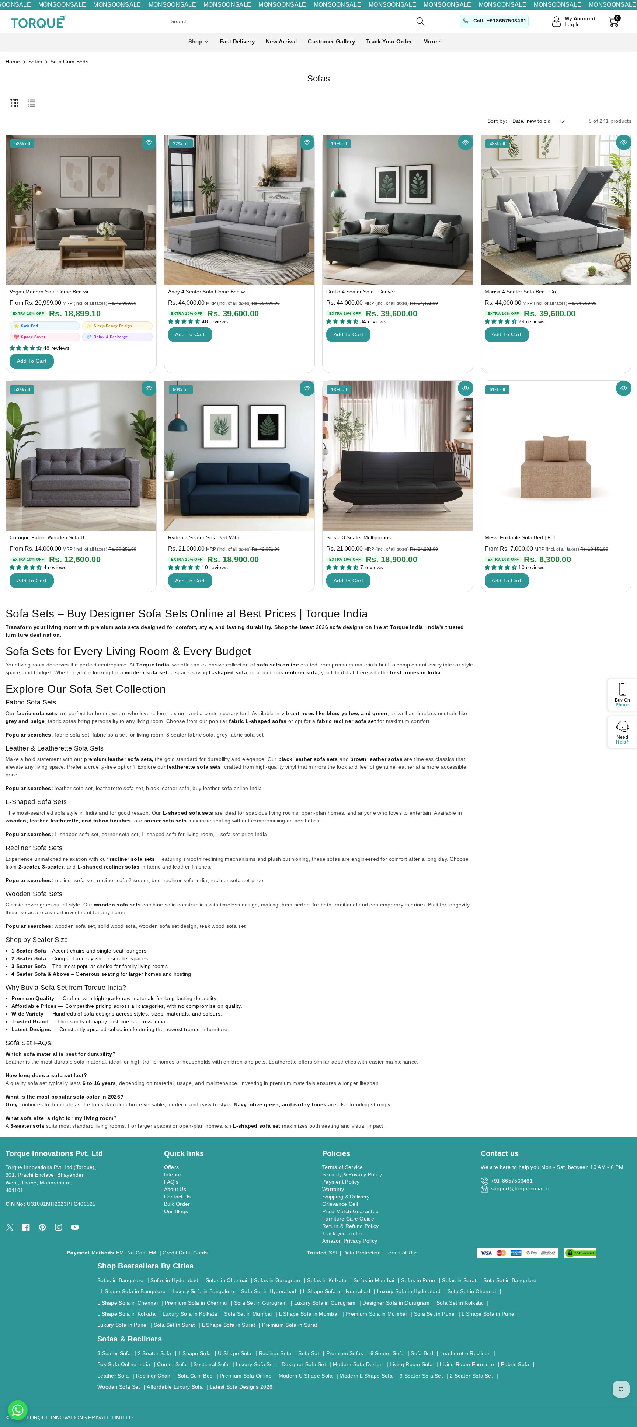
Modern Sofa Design (358, 1364)
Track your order (342, 1233)
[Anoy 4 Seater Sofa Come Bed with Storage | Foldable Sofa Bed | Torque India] (239, 210)
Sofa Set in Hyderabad (268, 1291)
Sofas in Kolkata (327, 1280)
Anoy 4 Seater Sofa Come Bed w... (208, 292)
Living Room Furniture (467, 1364)
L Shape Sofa (194, 1353)
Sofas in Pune (418, 1280)
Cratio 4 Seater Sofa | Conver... (362, 292)
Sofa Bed (422, 1353)
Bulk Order (177, 1204)
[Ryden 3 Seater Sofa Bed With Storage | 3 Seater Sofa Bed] (239, 456)
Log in (572, 24)
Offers (171, 1167)
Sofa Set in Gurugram (260, 1303)
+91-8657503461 (512, 1181)
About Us (175, 1189)
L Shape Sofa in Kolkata (126, 1314)
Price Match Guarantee (350, 1211)
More (430, 41)
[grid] (14, 103)
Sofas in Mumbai (374, 1280)
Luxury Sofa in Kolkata (190, 1314)
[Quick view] (149, 142)
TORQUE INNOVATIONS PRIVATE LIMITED (79, 1417)
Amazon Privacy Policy (349, 1241)
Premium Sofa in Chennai (196, 1303)
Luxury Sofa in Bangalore (203, 1291)
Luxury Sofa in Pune (122, 1325)
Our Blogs (176, 1211)
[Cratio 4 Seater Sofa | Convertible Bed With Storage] (398, 210)
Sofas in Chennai (226, 1280)
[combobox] (299, 21)
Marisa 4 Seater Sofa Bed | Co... (522, 292)
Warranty (333, 1189)
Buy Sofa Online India (123, 1364)
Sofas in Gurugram (277, 1280)
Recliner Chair (153, 1376)
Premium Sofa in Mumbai (376, 1314)
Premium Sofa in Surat (289, 1325)
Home (13, 62)
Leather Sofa (113, 1376)
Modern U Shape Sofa (306, 1376)
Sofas (35, 62)
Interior (172, 1174)
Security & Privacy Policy (352, 1174)
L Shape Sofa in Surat (228, 1325)
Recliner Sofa (275, 1353)
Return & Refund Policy (350, 1226)
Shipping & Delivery (346, 1197)
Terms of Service (342, 1167)
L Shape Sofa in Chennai (127, 1303)
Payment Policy (340, 1182)
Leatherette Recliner (465, 1353)
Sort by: (497, 121)
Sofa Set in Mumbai (248, 1314)
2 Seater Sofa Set (471, 1376)
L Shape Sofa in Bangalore (133, 1291)
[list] (31, 103)
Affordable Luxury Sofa (175, 1387)
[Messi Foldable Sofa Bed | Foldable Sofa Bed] (556, 456)
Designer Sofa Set (304, 1364)
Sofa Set (308, 1353)
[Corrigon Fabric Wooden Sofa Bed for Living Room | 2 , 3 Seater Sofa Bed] (81, 456)
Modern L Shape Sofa (366, 1376)
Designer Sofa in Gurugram (395, 1303)
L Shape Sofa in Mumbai (309, 1314)
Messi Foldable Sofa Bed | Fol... (522, 537)
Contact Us (177, 1197)
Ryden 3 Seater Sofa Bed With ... (206, 537)
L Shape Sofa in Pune (488, 1314)
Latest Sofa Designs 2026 (241, 1387)
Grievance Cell (340, 1204)
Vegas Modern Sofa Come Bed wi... (51, 292)
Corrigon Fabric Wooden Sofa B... (49, 537)
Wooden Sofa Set (118, 1387)
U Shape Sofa (235, 1353)
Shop (195, 41)
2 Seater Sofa (154, 1353)
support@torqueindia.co (520, 1188)
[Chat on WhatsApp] (17, 1410)
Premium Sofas (344, 1353)
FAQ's (171, 1182)
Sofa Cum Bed (195, 1376)
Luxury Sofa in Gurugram (325, 1303)
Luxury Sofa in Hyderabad (409, 1291)
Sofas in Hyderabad (174, 1280)
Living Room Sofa (411, 1364)
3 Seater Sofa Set (421, 1376)
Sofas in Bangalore (120, 1280)
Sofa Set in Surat (174, 1325)
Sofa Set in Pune (434, 1314)
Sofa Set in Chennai (472, 1291)
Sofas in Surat (459, 1280)
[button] (198, 42)
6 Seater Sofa (387, 1353)
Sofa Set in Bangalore (509, 1280)
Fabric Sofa (515, 1364)
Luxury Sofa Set (255, 1364)
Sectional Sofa (211, 1364)
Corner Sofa (172, 1364)
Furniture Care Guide (348, 1219)
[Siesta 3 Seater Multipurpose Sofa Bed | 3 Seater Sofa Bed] (398, 456)
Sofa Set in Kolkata (459, 1303)
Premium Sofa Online (246, 1376)
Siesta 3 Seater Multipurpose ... (363, 537)
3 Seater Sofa (114, 1353)
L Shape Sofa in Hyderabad (336, 1291)
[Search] (420, 21)
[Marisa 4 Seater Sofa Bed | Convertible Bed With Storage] (556, 210)
